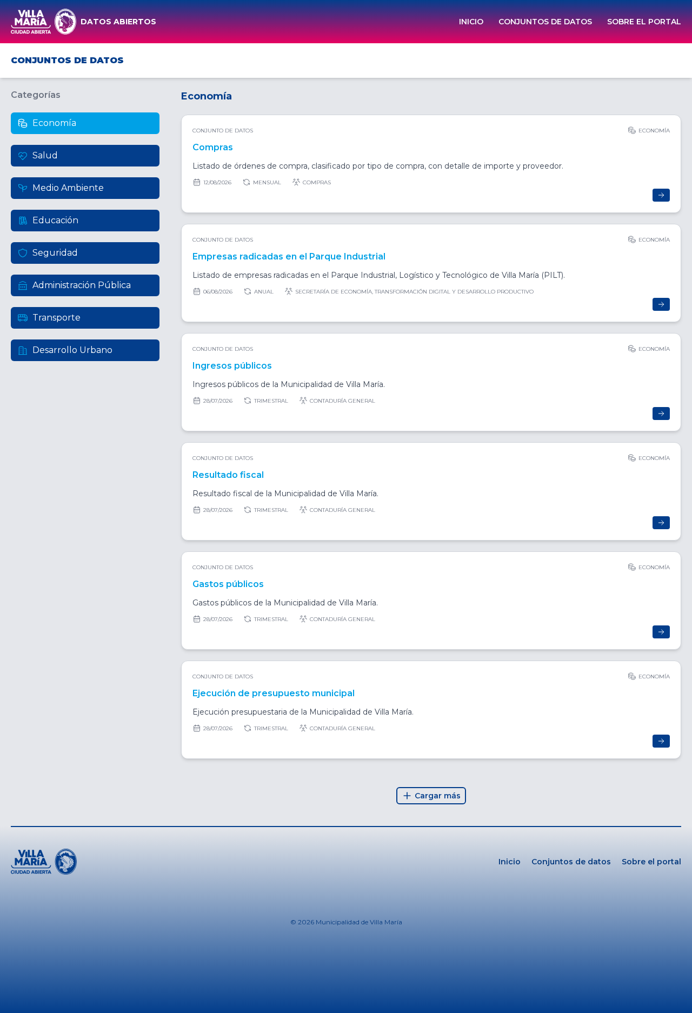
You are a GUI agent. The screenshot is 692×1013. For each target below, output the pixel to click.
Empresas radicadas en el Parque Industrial (288, 256)
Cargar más (438, 796)
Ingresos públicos (232, 366)
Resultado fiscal (228, 475)
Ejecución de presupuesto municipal (273, 693)
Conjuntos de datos (545, 21)
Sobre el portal (644, 21)
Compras (212, 147)
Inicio (471, 21)
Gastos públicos (228, 584)
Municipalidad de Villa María (359, 922)
